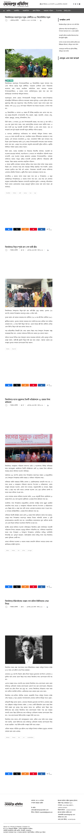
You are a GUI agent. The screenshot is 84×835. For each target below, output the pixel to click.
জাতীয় (8, 11)
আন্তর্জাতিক (26, 11)
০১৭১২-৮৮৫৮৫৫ (71, 810)
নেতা (24, 737)
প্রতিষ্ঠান (23, 550)
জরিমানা (7, 550)
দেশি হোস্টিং (17, 830)
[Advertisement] (28, 35)
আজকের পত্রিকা (48, 11)
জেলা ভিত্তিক (36, 11)
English (67, 11)
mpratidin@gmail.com (46, 812)
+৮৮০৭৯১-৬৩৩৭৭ (68, 805)
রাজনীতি (16, 11)
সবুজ (35, 193)
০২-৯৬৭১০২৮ (71, 819)
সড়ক (30, 193)
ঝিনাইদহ (14, 193)
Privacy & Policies (15, 827)
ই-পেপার (59, 11)
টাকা (18, 550)
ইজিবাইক (7, 737)
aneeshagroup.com (69, 814)
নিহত (19, 737)
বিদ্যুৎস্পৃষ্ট (14, 349)
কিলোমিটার (8, 193)
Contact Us (26, 827)
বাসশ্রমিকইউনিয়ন (30, 737)
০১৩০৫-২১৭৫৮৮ (62, 807)
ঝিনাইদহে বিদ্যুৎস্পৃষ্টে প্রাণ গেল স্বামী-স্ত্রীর (69, 24)
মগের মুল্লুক (30, 550)
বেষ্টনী (20, 193)
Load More (28, 787)
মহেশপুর (25, 193)
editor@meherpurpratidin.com (39, 810)
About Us (6, 827)
